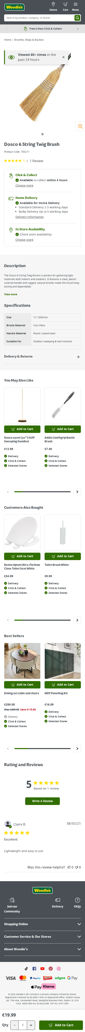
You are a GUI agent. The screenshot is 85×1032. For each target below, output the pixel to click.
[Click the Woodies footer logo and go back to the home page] (42, 890)
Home (7, 40)
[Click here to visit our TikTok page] (26, 968)
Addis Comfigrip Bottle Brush (60, 439)
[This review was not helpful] (76, 867)
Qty (5, 1025)
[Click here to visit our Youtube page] (42, 968)
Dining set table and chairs (21, 693)
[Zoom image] (80, 126)
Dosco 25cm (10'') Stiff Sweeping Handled (19, 439)
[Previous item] (7, 29)
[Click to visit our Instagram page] (59, 968)
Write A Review (42, 801)
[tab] (42, 134)
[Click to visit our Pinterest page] (51, 968)
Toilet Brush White (57, 565)
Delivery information (29, 217)
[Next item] (78, 29)
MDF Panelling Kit (56, 693)
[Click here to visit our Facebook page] (34, 968)
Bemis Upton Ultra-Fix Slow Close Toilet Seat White (22, 566)
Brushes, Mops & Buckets (29, 40)
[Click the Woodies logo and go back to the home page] (14, 7)
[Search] (77, 17)
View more (10, 294)
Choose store (24, 185)
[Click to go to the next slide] (77, 491)
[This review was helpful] (69, 867)
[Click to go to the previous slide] (7, 491)
